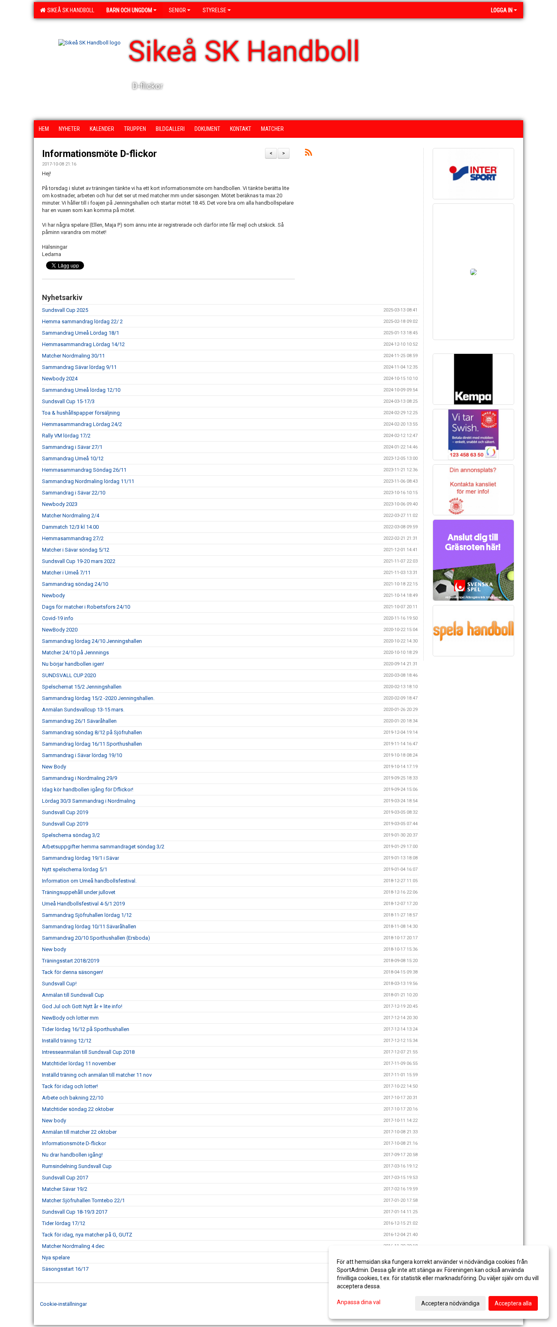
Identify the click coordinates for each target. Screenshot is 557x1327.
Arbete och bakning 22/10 (72, 1098)
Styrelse (214, 10)
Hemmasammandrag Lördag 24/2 (82, 424)
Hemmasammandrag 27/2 (73, 538)
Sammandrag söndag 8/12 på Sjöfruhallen (92, 732)
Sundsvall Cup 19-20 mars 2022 (78, 561)
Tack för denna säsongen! (72, 972)
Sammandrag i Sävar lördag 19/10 (82, 755)
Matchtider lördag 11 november (79, 1063)
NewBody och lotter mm (70, 1018)
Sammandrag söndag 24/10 (75, 584)
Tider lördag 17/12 (63, 1223)
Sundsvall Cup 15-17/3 (68, 401)
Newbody (53, 595)
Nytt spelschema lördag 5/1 (74, 869)
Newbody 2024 (59, 378)
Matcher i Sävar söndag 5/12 (75, 550)
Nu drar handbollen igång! (72, 1155)
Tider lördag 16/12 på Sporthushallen (85, 1029)
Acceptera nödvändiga (450, 1303)
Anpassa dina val (358, 1302)
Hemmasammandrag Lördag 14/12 (83, 344)
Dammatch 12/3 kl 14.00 (70, 527)
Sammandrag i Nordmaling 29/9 (79, 778)
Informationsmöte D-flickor (99, 153)
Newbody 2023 (59, 504)
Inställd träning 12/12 (66, 1041)
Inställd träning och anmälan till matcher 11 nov (97, 1075)
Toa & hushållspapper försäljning (81, 413)
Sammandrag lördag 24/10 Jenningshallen (92, 641)
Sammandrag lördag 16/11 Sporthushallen (92, 744)
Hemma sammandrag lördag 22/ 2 (82, 321)
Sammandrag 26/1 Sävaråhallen (79, 721)
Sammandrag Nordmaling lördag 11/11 (88, 481)
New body (54, 949)
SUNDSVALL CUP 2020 (69, 675)
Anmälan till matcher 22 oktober (79, 1132)
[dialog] (439, 1282)
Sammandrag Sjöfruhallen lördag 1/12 (87, 915)
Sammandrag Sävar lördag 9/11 (79, 367)
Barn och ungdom (129, 10)
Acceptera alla (513, 1303)
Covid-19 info (57, 618)
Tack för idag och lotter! (70, 1086)
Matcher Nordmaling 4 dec (73, 1246)
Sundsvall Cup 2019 (65, 812)
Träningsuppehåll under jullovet (78, 892)
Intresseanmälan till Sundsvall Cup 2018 (88, 1052)
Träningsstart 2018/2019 (70, 961)
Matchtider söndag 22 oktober (78, 1109)
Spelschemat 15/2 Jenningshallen (82, 687)
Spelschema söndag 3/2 (71, 835)
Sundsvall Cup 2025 (65, 310)
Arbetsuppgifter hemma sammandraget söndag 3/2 (103, 846)
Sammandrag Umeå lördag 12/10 (81, 390)
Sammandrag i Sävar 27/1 (72, 447)
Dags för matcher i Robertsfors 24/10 (86, 607)
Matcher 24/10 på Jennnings (75, 652)
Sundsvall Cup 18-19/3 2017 (74, 1212)
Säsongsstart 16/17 (65, 1269)
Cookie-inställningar (63, 1304)
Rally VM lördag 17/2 (66, 436)
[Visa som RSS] (308, 154)
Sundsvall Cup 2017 (65, 1178)
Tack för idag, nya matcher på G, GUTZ (87, 1235)
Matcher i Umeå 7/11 (66, 573)
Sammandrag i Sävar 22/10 (73, 493)
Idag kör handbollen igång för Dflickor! (87, 789)
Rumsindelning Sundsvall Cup (77, 1166)
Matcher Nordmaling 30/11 (73, 356)
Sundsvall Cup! (59, 983)
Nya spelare (56, 1257)
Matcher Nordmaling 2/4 (70, 515)
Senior (177, 10)
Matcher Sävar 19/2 (64, 1189)
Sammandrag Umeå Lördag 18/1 (80, 333)
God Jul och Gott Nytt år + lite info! (82, 1006)
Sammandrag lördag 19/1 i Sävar (80, 858)
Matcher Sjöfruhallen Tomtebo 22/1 (83, 1200)
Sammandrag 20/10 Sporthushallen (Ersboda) (96, 938)
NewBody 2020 (59, 630)
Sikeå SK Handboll (69, 10)
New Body (54, 767)
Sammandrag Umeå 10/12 (73, 458)
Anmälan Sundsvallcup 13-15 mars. (83, 710)
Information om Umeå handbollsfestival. (89, 881)
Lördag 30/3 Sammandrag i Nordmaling (88, 801)
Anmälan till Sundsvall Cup (73, 995)
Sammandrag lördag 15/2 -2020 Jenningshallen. (98, 698)
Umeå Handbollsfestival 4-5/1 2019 (83, 904)
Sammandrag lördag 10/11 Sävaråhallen (89, 926)
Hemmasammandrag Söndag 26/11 (84, 470)
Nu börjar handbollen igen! (73, 664)
